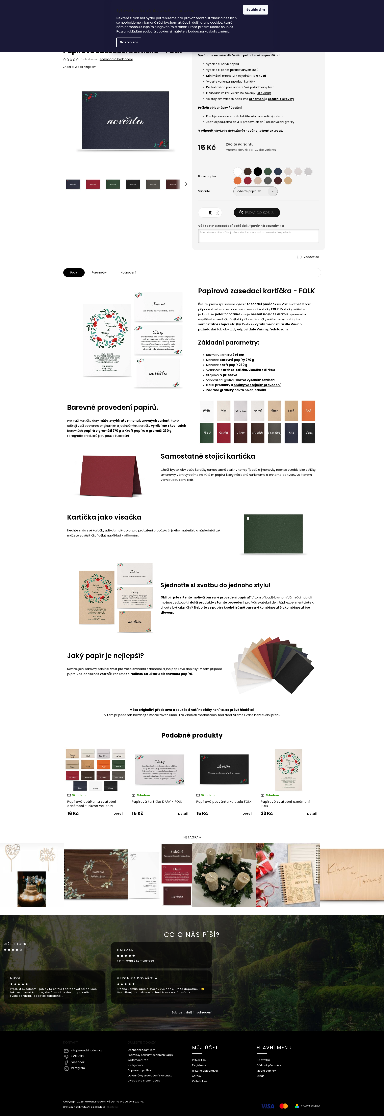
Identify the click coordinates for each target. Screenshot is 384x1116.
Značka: (79, 67)
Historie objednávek (205, 1070)
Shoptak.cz (113, 1107)
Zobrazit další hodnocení (192, 1012)
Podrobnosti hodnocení (116, 59)
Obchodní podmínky (141, 1050)
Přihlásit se (199, 1060)
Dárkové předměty (269, 1065)
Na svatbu (263, 1060)
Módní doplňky (266, 1070)
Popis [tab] (74, 272)
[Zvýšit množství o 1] (218, 213)
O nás (260, 1076)
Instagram (78, 1068)
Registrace (199, 1065)
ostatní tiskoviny (281, 99)
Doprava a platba (139, 1070)
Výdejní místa (137, 1065)
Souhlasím (255, 9)
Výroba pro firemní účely (144, 1080)
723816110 (77, 1056)
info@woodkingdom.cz (86, 1050)
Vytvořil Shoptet (310, 1105)
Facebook (77, 1062)
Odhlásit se (199, 1081)
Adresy (196, 1076)
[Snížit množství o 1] (211, 213)
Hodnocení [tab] (128, 272)
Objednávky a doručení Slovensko (150, 1075)
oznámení (257, 99)
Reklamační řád (138, 1060)
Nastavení (129, 42)
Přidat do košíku (260, 212)
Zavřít (301, 264)
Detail (118, 814)
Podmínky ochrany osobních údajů (150, 1055)
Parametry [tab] (99, 272)
